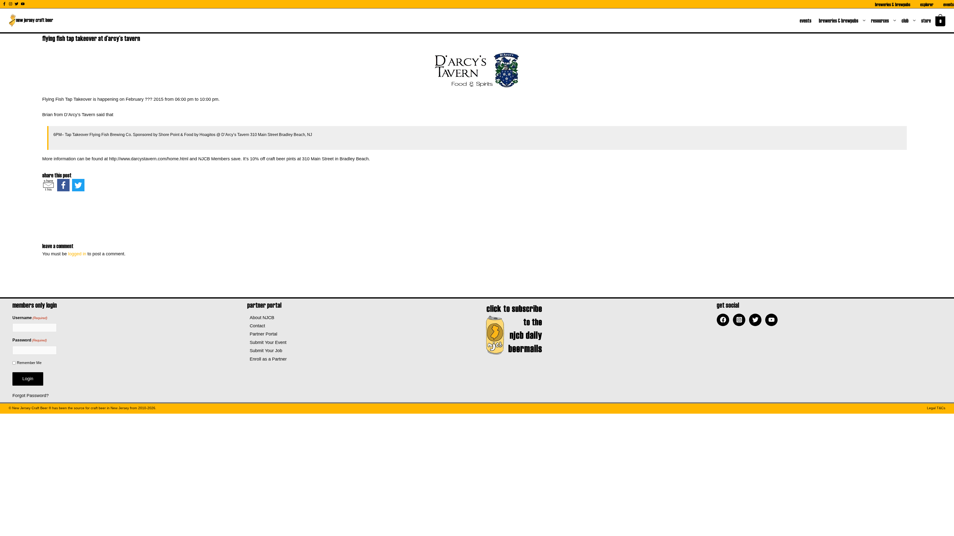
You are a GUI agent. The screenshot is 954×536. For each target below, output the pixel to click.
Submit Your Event (266, 342)
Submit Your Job (264, 350)
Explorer (926, 4)
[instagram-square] (740, 320)
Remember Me (29, 363)
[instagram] (11, 4)
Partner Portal (262, 334)
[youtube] (23, 4)
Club (906, 20)
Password (29, 340)
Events (948, 4)
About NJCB (260, 317)
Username (29, 318)
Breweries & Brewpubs (892, 4)
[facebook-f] (4, 4)
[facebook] (724, 320)
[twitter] (17, 4)
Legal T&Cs (936, 408)
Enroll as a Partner (267, 359)
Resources (881, 20)
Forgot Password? (30, 395)
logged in (77, 253)
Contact (256, 325)
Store (927, 20)
